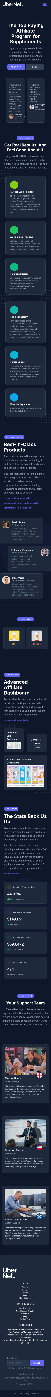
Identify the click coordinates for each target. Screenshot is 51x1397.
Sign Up (25, 1287)
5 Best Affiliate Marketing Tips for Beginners (25, 1329)
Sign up (37, 1363)
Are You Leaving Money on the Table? (25, 1332)
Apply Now (16, 67)
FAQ (25, 1295)
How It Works (25, 1298)
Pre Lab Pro (25, 1319)
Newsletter (12, 1358)
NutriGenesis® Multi (25, 1311)
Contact (25, 1293)
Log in (24, 1290)
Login (35, 67)
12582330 (31, 1384)
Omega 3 (25, 1314)
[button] (40, 624)
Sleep (25, 1316)
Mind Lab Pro (24, 1308)
